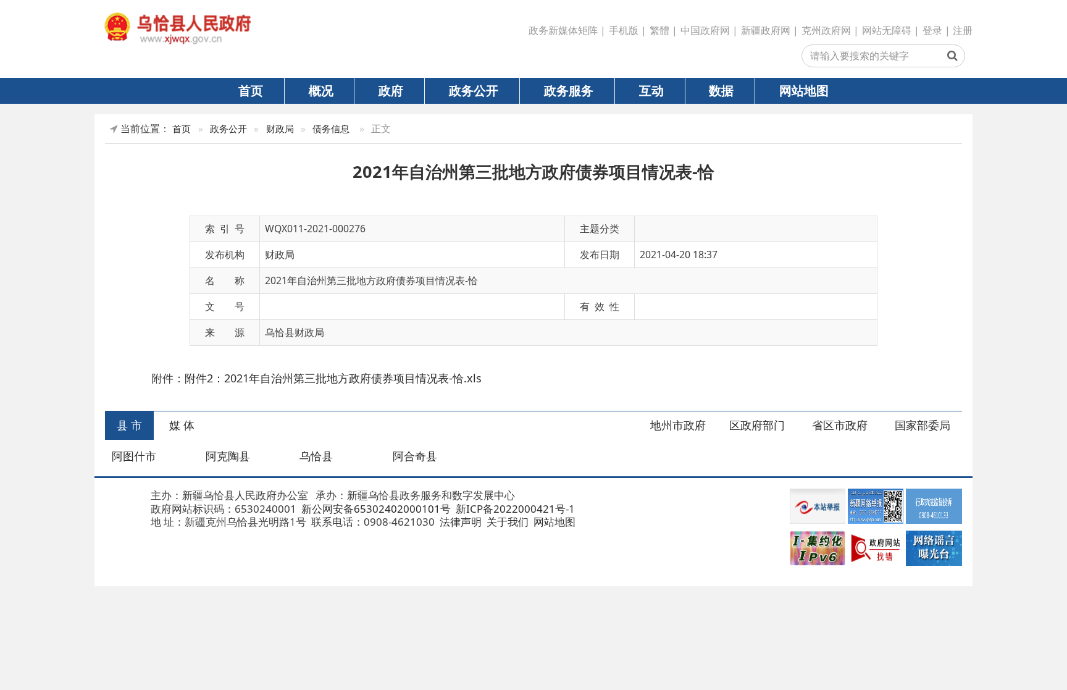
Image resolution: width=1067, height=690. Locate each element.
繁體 (659, 30)
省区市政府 (840, 425)
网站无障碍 (886, 30)
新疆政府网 (765, 30)
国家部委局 (922, 425)
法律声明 (459, 522)
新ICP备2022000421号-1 (514, 509)
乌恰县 (316, 455)
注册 (963, 30)
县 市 (129, 425)
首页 (250, 90)
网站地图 (804, 90)
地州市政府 (678, 425)
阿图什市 (134, 455)
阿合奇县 (415, 455)
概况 (321, 90)
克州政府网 (826, 30)
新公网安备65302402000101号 (375, 509)
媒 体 (182, 425)
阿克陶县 (228, 455)
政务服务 (568, 90)
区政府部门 (757, 425)
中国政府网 (705, 30)
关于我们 (506, 522)
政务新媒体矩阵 (563, 30)
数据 (721, 90)
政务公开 (473, 90)
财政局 (280, 128)
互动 (651, 90)
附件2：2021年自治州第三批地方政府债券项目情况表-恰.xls (333, 378)
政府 (391, 90)
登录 (932, 30)
